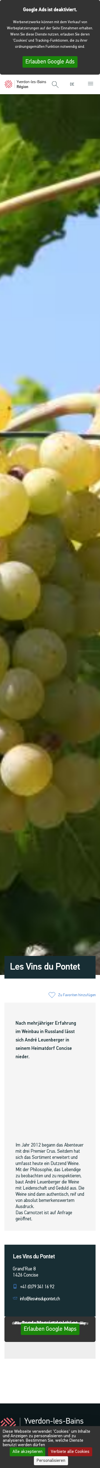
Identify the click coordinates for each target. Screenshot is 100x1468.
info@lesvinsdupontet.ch (40, 1299)
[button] (55, 85)
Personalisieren (51, 1460)
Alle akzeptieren (27, 1452)
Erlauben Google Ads (50, 62)
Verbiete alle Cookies (70, 1452)
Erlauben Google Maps (50, 1329)
